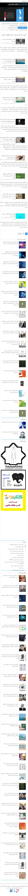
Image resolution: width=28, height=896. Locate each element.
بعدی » (19, 233)
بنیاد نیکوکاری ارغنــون (22, 28)
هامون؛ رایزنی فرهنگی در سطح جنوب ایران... (8, 215)
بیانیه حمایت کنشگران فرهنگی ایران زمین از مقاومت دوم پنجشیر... (7, 139)
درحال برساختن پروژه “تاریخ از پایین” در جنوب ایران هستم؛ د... (8, 195)
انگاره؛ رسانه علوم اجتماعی (18, 570)
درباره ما (16, 30)
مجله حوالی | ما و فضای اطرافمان (17, 544)
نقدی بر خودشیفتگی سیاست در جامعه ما (8, 40)
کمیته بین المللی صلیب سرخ (18, 566)
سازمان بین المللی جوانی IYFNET (16, 560)
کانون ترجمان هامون (23, 30)
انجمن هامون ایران (23, 24)
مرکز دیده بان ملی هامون (12, 28)
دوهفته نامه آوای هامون (6, 24)
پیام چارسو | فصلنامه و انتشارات (17, 553)
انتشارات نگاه (21, 555)
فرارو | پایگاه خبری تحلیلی (18, 557)
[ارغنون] (17, 890)
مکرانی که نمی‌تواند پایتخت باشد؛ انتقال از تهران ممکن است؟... (8, 60)
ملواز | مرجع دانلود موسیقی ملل (17, 551)
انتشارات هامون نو (15, 24)
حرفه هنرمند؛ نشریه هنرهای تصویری (16, 549)
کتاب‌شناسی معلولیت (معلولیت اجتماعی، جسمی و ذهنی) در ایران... (8, 99)
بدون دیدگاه (4, 63)
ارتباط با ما (11, 30)
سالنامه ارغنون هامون (14, 26)
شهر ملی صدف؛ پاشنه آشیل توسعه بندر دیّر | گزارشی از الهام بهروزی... (8, 79)
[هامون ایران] (20, 20)
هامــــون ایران (22, 4)
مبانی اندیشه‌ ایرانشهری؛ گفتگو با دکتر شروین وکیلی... (8, 157)
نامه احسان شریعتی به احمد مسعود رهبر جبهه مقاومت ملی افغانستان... (7, 120)
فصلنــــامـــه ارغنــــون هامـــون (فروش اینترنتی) (10, 15)
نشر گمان (22, 568)
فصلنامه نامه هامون (23, 26)
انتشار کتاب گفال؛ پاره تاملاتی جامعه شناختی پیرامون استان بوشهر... (9, 176)
